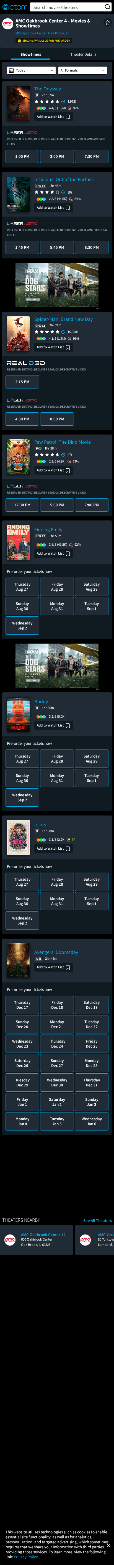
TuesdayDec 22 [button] (91, 1024)
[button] (107, 22)
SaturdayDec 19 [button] (92, 1005)
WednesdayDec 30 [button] (57, 1082)
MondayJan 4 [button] (22, 1121)
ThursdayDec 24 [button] (57, 1043)
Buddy (41, 701)
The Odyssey (47, 88)
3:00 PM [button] (57, 156)
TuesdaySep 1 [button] (91, 606)
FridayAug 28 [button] (57, 586)
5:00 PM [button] (57, 504)
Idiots (40, 824)
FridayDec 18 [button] (57, 1005)
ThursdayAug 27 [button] (22, 586)
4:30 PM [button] (22, 418)
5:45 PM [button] (57, 247)
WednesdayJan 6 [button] (92, 1121)
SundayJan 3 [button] (91, 1102)
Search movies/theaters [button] (55, 7)
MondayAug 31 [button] (57, 606)
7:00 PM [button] (92, 504)
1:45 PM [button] (22, 247)
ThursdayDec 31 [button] (92, 1082)
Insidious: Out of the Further (63, 179)
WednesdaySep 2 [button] (22, 625)
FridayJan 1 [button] (22, 1102)
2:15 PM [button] (22, 381)
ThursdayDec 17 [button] (22, 1005)
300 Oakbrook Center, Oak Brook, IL (41, 33)
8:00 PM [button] (57, 418)
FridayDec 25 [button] (92, 1043)
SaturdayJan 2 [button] (57, 1102)
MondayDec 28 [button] (92, 1063)
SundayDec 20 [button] (22, 1024)
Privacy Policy (26, 1556)
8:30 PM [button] (92, 247)
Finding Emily (48, 529)
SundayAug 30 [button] (22, 606)
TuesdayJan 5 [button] (57, 1121)
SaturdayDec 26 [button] (22, 1063)
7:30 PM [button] (92, 156)
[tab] (30, 54)
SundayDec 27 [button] (57, 1063)
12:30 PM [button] (22, 504)
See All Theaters (97, 1220)
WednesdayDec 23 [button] (22, 1043)
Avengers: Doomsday (56, 952)
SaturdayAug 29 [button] (92, 586)
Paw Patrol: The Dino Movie (62, 442)
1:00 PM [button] (22, 156)
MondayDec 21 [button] (57, 1024)
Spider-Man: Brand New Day (63, 319)
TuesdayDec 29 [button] (22, 1082)
